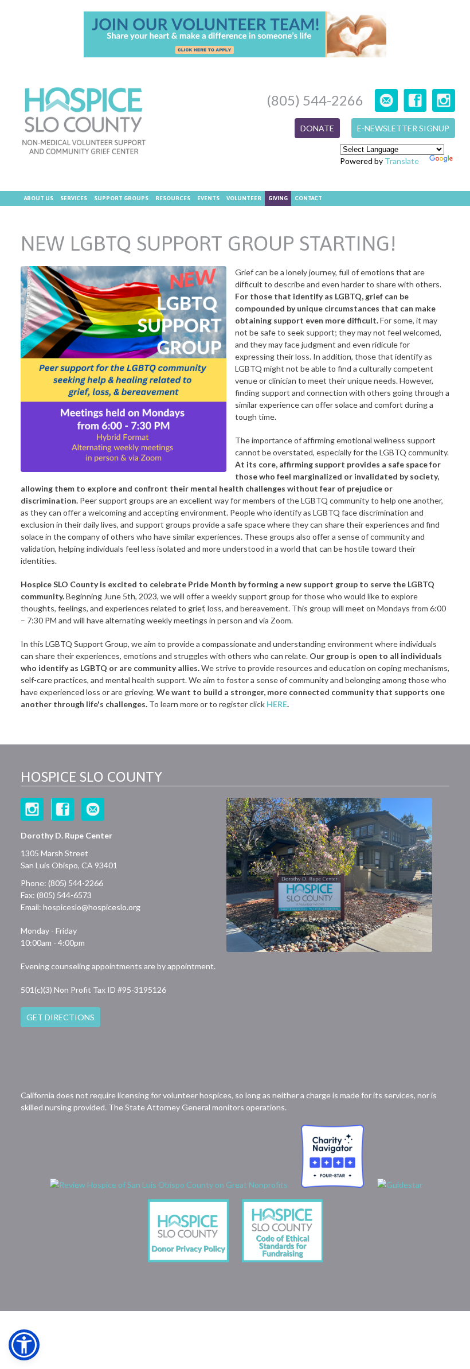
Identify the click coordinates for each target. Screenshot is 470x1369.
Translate (402, 161)
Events (208, 198)
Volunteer (243, 198)
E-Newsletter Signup (403, 128)
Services (73, 198)
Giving (278, 198)
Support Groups (121, 198)
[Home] (84, 122)
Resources (172, 198)
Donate (317, 128)
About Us (38, 198)
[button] (24, 1345)
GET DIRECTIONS (60, 1017)
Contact (308, 198)
